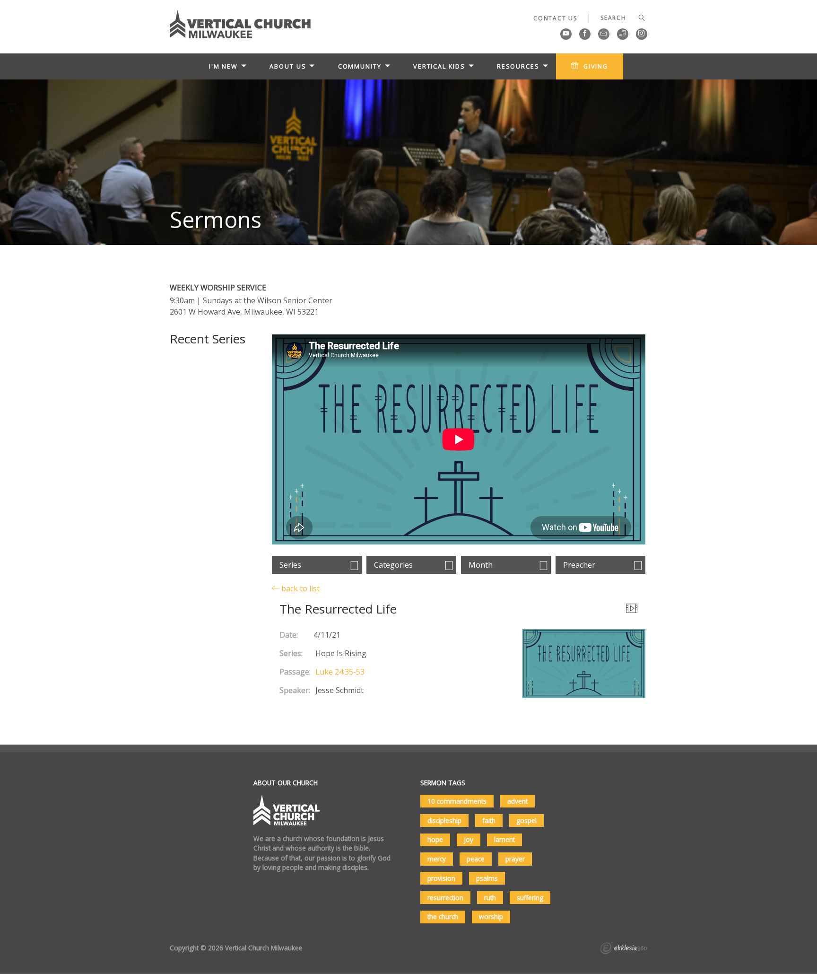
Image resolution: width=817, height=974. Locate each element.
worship (491, 916)
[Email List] (603, 34)
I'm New (223, 66)
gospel (526, 820)
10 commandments (457, 801)
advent (517, 801)
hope (435, 839)
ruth (490, 897)
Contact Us (555, 18)
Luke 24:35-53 (340, 672)
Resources (518, 66)
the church (442, 916)
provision (441, 878)
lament (504, 839)
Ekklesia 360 (623, 949)
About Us (287, 66)
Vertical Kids (439, 66)
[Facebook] (585, 34)
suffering (530, 897)
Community (360, 66)
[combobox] (317, 565)
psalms (487, 878)
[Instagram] (641, 34)
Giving (595, 66)
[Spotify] (622, 34)
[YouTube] (566, 34)
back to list (299, 588)
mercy (436, 858)
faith (488, 820)
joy (468, 839)
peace (476, 858)
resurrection (445, 897)
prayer (515, 858)
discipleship (444, 820)
